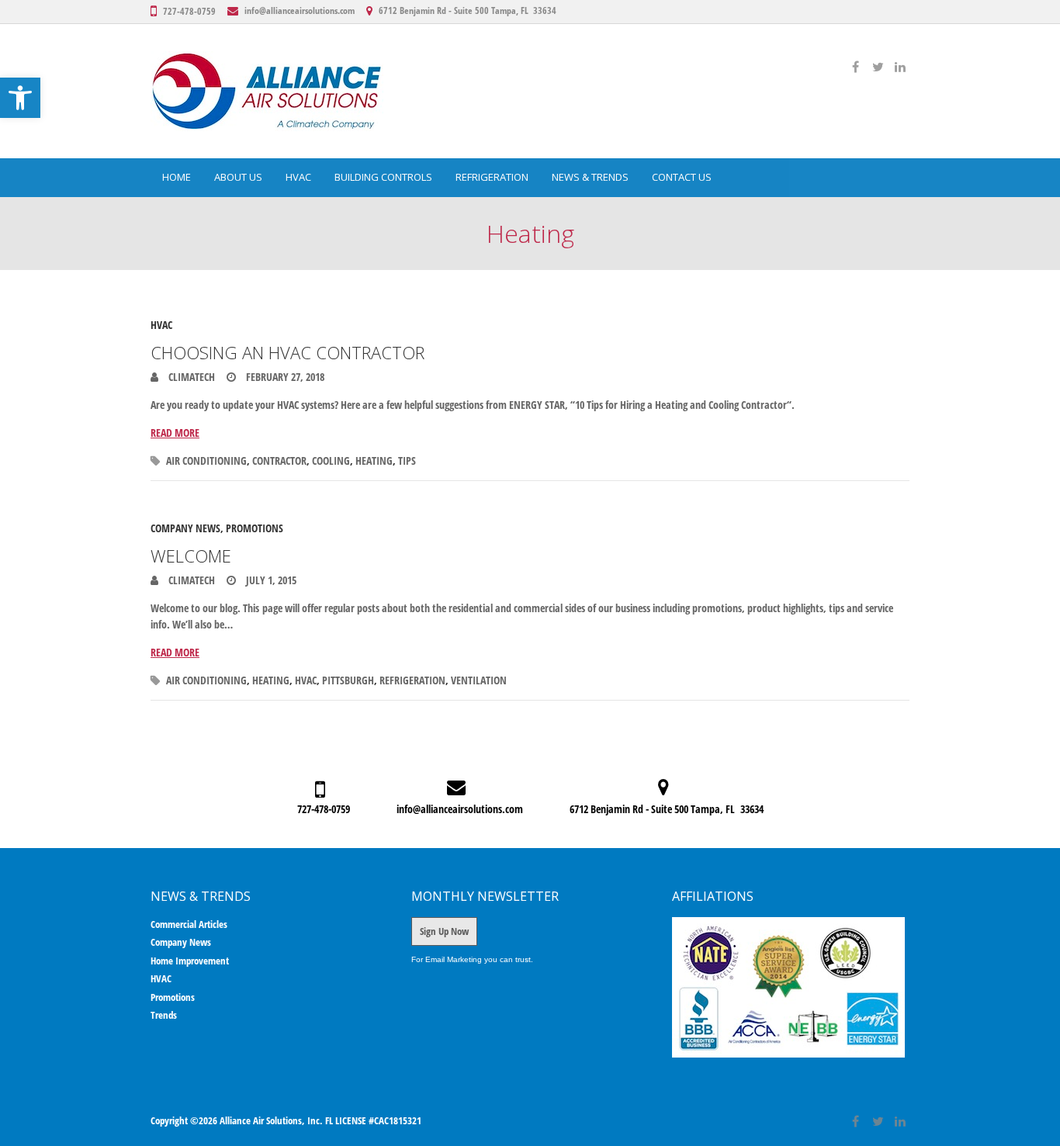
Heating (374, 460)
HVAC (298, 177)
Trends (164, 1015)
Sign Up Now (444, 931)
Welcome (191, 555)
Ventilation (479, 680)
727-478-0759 (189, 11)
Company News (185, 528)
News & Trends (590, 177)
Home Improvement (190, 961)
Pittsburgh (348, 680)
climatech (190, 376)
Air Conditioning (206, 460)
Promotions (254, 528)
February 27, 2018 (284, 376)
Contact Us (682, 177)
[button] (20, 98)
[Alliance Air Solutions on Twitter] (877, 66)
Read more (175, 432)
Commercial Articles (189, 924)
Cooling (331, 460)
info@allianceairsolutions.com (299, 10)
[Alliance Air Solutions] (267, 91)
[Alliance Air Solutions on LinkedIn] (900, 66)
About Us (238, 177)
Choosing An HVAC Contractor (287, 352)
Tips (407, 460)
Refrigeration (492, 177)
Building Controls (383, 177)
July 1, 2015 (270, 580)
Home (176, 177)
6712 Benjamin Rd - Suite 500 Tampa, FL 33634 (467, 10)
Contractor (279, 460)
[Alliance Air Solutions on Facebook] (855, 66)
